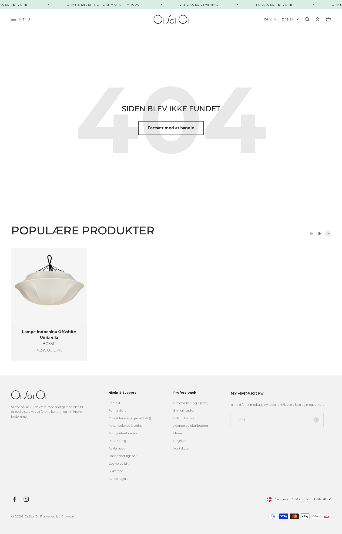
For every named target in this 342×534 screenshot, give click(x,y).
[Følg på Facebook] (14, 499)
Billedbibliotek (183, 418)
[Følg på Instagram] (26, 499)
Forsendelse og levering (126, 425)
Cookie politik (118, 463)
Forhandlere (118, 410)
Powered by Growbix (57, 516)
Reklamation (118, 448)
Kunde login (117, 478)
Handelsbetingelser (123, 456)
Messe (177, 433)
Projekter (180, 441)
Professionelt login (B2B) (190, 403)
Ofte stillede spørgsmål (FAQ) (130, 418)
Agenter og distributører (190, 425)
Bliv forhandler (183, 410)
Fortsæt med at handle (171, 128)
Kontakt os (181, 448)
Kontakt (114, 403)
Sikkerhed (116, 471)
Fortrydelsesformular (124, 433)
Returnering (117, 441)
